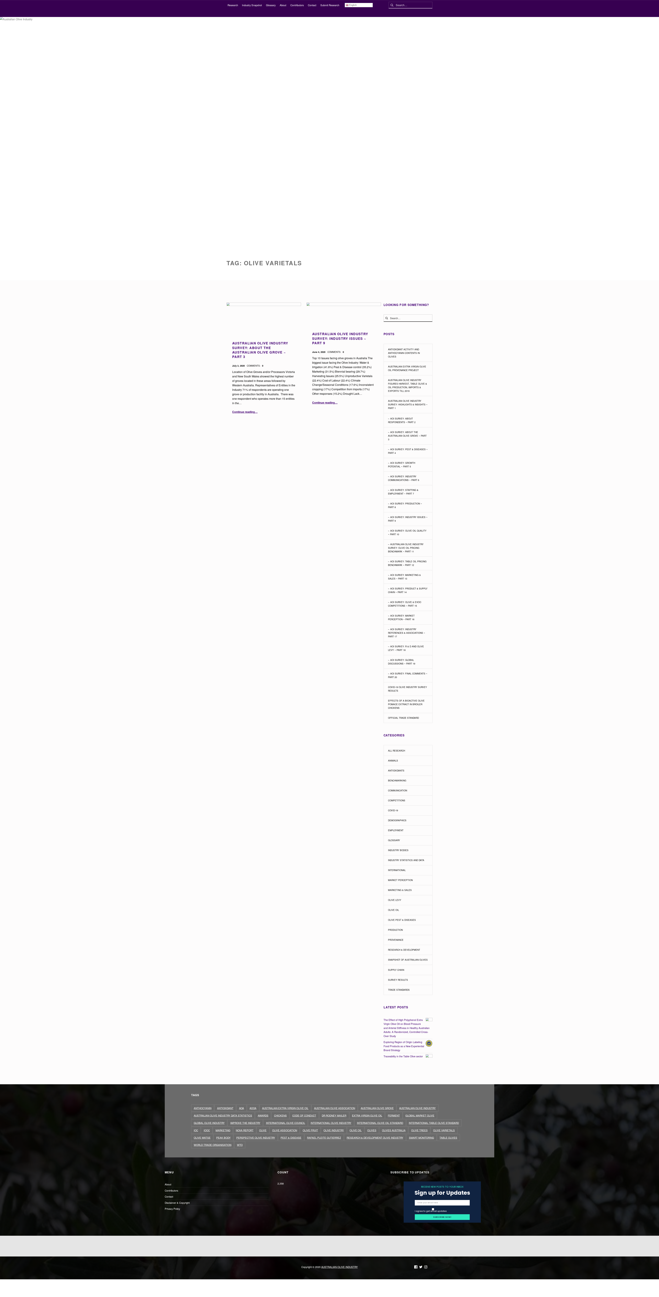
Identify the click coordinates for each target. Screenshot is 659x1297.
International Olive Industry (331, 1123)
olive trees (419, 1130)
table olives (448, 1137)
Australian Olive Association (334, 1108)
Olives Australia (394, 1130)
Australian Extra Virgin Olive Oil (285, 1108)
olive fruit (310, 1130)
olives (371, 1130)
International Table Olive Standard (434, 1123)
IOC (196, 1130)
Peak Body (223, 1137)
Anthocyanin (202, 1108)
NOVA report (244, 1130)
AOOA (253, 1108)
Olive (263, 1130)
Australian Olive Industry (417, 1108)
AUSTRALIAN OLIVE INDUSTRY (339, 1267)
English (353, 5)
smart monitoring (421, 1137)
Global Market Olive (419, 1115)
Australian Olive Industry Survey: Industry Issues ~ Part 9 (340, 338)
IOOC (207, 1130)
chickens (280, 1115)
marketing (223, 1130)
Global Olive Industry (209, 1123)
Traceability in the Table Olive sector (403, 1056)
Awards (263, 1115)
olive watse (202, 1137)
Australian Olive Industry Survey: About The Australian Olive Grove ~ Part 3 (260, 350)
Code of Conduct (304, 1115)
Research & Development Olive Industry (375, 1137)
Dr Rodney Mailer (334, 1115)
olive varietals (444, 1130)
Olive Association (284, 1130)
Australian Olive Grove (377, 1108)
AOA (241, 1108)
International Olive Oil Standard (380, 1123)
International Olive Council (285, 1123)
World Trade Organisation (212, 1145)
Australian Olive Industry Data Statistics (223, 1115)
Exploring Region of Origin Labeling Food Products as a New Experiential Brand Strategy (404, 1046)
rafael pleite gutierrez (324, 1137)
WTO (240, 1145)
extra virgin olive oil (367, 1115)
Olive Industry (333, 1130)
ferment (394, 1115)
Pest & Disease (291, 1137)
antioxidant (225, 1108)
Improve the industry (245, 1123)
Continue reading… (245, 412)
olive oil (356, 1130)
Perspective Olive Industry (255, 1137)
